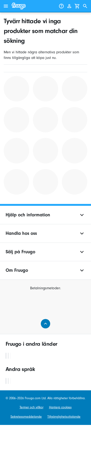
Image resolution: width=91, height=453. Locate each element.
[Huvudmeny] (6, 6)
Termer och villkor (31, 407)
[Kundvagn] (77, 6)
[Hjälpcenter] (61, 6)
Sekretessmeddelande (26, 417)
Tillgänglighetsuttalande (63, 417)
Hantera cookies (60, 407)
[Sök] (85, 6)
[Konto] (69, 6)
